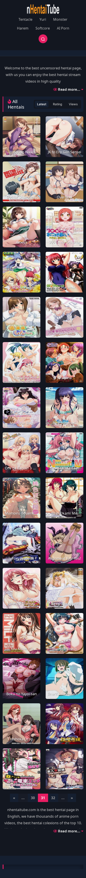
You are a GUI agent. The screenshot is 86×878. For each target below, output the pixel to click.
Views (73, 104)
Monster (60, 19)
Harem (22, 28)
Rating (57, 104)
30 (33, 797)
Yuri (42, 19)
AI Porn (63, 28)
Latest (41, 104)
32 (53, 797)
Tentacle (25, 19)
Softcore (43, 28)
